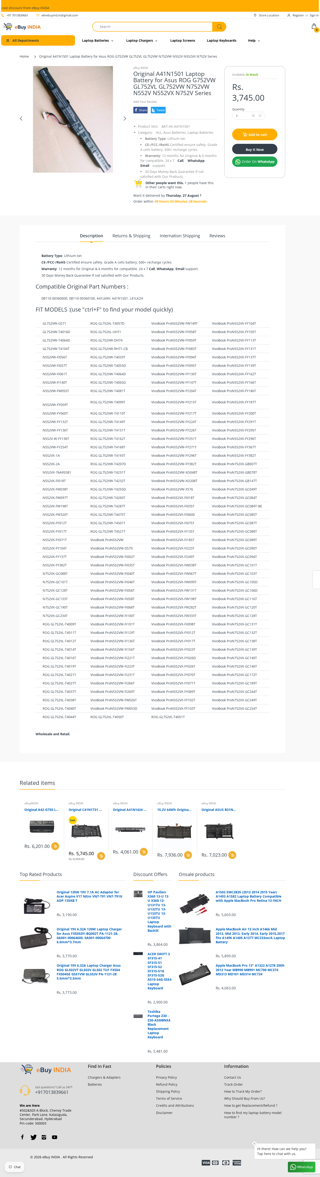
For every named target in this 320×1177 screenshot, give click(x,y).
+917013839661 (52, 1092)
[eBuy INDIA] (22, 26)
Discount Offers (150, 874)
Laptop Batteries (200, 132)
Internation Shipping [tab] (180, 235)
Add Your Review (145, 102)
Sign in (314, 15)
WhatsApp (196, 160)
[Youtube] (54, 1137)
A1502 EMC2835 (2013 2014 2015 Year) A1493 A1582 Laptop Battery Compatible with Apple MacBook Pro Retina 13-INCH (248, 896)
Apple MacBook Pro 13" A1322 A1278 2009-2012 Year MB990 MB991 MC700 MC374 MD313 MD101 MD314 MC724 (250, 969)
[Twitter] (33, 1137)
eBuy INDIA (140, 68)
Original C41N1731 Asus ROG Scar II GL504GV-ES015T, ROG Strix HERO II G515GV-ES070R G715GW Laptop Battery (86, 809)
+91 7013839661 (17, 15)
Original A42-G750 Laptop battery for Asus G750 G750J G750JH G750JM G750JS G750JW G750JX (41, 809)
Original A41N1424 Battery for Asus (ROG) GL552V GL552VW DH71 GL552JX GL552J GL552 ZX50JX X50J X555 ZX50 (130, 809)
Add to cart (258, 134)
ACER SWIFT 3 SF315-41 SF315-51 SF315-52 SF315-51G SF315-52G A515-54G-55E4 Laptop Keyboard (159, 971)
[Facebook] (22, 1137)
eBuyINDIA (31, 803)
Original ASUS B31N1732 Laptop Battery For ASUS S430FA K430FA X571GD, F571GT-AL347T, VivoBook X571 (218, 809)
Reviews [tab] (217, 235)
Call (180, 160)
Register (298, 15)
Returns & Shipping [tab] (131, 235)
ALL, (159, 132)
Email (144, 165)
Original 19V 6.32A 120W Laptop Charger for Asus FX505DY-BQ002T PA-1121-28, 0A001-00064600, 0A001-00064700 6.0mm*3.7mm (89, 935)
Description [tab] (91, 235)
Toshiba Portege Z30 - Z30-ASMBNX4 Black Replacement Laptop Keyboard (159, 1024)
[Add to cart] (55, 846)
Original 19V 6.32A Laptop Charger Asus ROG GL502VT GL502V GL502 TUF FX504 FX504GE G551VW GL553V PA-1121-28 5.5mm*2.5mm (89, 971)
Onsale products (197, 874)
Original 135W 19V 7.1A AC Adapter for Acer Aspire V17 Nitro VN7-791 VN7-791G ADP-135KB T (89, 896)
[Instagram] (43, 1137)
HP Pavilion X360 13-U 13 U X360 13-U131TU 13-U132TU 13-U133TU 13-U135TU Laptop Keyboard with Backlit (159, 911)
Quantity (238, 109)
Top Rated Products (41, 874)
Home (24, 56)
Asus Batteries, (175, 132)
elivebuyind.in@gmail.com (59, 15)
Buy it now (255, 149)
